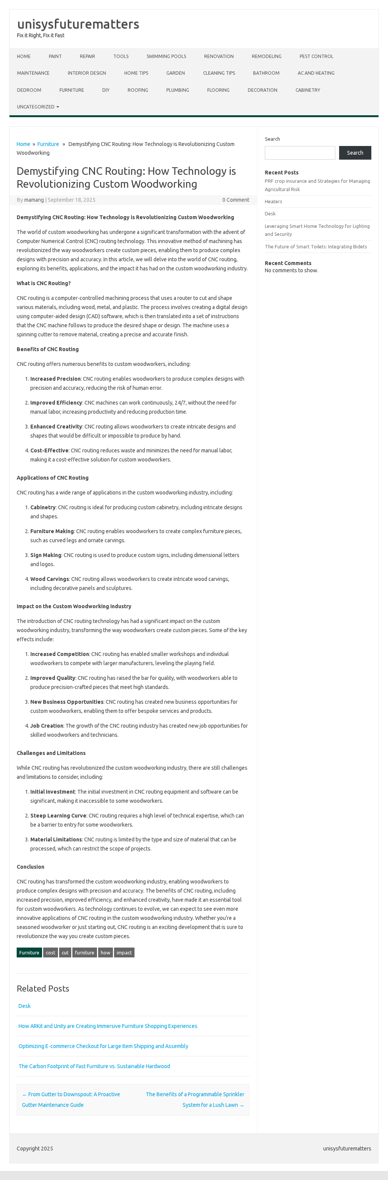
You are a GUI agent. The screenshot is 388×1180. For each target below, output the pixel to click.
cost (50, 952)
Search (272, 138)
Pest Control (316, 56)
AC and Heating (316, 73)
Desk (25, 1006)
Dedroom (29, 90)
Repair (87, 56)
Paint (55, 56)
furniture (84, 952)
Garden (175, 73)
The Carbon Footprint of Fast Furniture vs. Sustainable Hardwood (94, 1066)
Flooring (218, 90)
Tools (120, 56)
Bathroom (266, 73)
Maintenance (33, 73)
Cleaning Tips (219, 73)
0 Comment (235, 200)
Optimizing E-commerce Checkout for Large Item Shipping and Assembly (103, 1046)
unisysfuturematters (78, 23)
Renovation (219, 56)
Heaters (273, 201)
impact (124, 952)
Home (24, 56)
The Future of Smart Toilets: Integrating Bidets (316, 246)
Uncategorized (36, 106)
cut (65, 952)
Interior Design (87, 73)
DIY (106, 90)
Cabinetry (308, 90)
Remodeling (267, 56)
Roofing (138, 90)
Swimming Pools (166, 56)
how (105, 952)
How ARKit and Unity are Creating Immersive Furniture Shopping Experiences (108, 1026)
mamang (34, 200)
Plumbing (177, 90)
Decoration (262, 90)
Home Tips (136, 73)
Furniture (71, 90)
